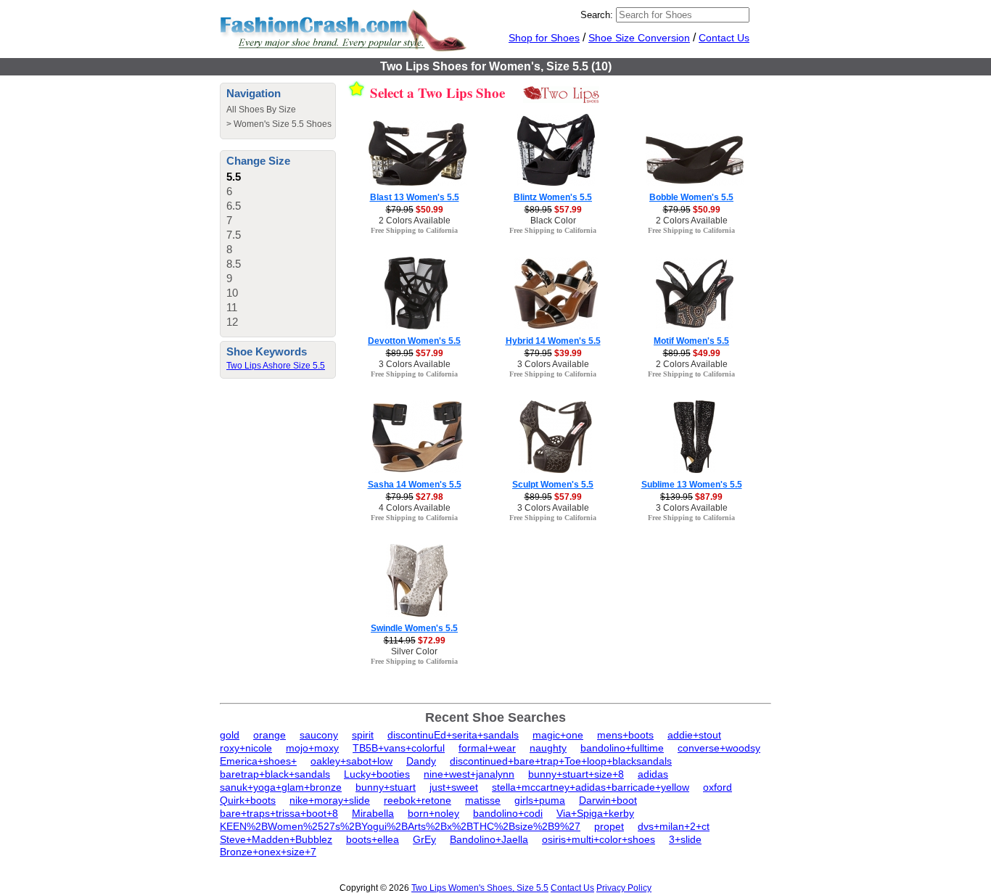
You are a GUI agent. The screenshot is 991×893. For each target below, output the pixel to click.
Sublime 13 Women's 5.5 (691, 485)
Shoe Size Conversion (639, 38)
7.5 (233, 235)
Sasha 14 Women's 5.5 (414, 485)
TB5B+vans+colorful (399, 748)
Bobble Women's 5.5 (691, 197)
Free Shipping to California (414, 230)
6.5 (233, 205)
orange (269, 735)
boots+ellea (372, 839)
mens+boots (625, 735)
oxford (717, 787)
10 (232, 293)
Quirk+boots (248, 800)
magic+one (557, 735)
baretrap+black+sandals (275, 774)
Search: (596, 14)
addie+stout (694, 735)
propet (609, 826)
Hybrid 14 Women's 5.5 (553, 341)
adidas (653, 774)
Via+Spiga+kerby (595, 813)
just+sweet (453, 787)
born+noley (433, 813)
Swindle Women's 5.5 (414, 628)
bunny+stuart (385, 787)
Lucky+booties (377, 774)
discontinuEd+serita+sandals (453, 735)
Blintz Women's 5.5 (553, 197)
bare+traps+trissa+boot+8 (279, 813)
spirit (363, 735)
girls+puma (539, 800)
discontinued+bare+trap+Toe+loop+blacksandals (561, 761)
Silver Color (414, 651)
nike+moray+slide (329, 800)
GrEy (424, 839)
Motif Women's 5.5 (691, 341)
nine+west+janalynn (469, 774)
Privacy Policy (623, 888)
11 (231, 307)
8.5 (233, 264)
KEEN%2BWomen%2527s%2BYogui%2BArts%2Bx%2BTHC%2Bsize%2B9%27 (400, 826)
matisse (483, 800)
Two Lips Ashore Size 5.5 (275, 366)
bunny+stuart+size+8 (576, 774)
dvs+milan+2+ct (674, 826)
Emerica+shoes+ (258, 761)
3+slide (685, 839)
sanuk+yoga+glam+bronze (281, 787)
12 (232, 322)
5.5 (233, 176)
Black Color (553, 220)
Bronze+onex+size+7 (268, 851)
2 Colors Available (415, 220)
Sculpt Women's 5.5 (552, 485)
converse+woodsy (719, 748)
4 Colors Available (415, 508)
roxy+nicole (246, 748)
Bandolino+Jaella (489, 839)
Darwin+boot (608, 800)
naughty (548, 748)
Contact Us (724, 38)
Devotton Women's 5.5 (414, 341)
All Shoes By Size (261, 109)
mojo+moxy (312, 748)
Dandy (421, 761)
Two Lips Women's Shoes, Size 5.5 (479, 888)
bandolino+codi (508, 813)
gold (229, 735)
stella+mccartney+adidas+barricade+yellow (590, 787)
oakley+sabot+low (351, 761)
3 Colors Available (415, 364)
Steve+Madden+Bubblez (276, 839)
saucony (319, 735)
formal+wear (487, 748)
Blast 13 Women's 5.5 (414, 197)
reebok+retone (417, 800)
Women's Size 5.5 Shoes (283, 124)
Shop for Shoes (544, 38)
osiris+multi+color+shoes (598, 839)
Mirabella (373, 813)
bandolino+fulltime (622, 748)
